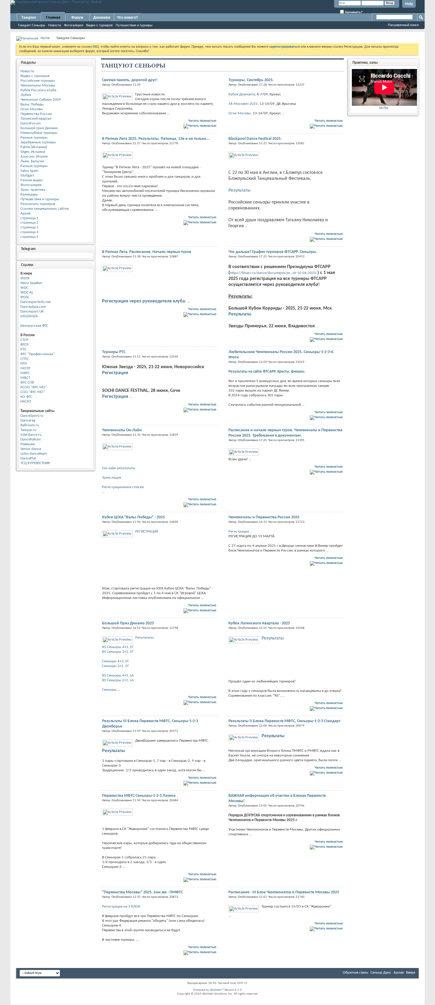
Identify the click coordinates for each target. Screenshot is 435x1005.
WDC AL (26, 292)
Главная (53, 17)
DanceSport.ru (31, 416)
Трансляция (111, 478)
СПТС (24, 359)
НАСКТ (25, 401)
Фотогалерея (73, 25)
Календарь (29, 194)
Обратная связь (355, 972)
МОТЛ (25, 368)
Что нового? (127, 17)
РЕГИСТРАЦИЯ (146, 531)
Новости (54, 25)
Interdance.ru (31, 435)
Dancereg (27, 420)
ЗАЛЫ (383, 108)
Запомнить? (353, 12)
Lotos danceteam (33, 454)
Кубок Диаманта (241, 94)
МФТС (25, 373)
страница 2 (29, 223)
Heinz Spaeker (31, 283)
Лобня (25, 95)
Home (45, 38)
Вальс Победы (32, 104)
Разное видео (31, 180)
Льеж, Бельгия (32, 161)
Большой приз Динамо (39, 128)
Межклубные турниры (38, 133)
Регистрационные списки (123, 487)
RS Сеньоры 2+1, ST (117, 652)
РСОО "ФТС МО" (33, 387)
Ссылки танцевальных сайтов (44, 209)
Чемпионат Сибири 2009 (40, 100)
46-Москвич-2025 (243, 104)
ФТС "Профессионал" (37, 354)
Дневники (101, 17)
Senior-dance (30, 449)
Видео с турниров (99, 25)
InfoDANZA (29, 316)
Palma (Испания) (33, 147)
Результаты (239, 190)
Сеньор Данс (380, 972)
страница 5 (29, 237)
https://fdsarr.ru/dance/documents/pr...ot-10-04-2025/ (274, 273)
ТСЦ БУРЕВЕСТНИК (35, 463)
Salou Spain (29, 171)
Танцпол (28, 17)
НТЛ (23, 364)
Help (409, 4)
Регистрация (115, 373)
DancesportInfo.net (35, 302)
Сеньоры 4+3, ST (115, 661)
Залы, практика (32, 190)
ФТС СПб (27, 382)
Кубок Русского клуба (38, 90)
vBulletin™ (217, 990)
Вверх (410, 972)
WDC (24, 288)
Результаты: (144, 637)
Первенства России (36, 114)
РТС (23, 349)
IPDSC (25, 297)
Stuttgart (27, 175)
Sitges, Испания (32, 152)
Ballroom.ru (29, 425)
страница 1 (29, 218)
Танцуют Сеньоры (31, 25)
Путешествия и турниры (134, 25)
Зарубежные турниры (38, 142)
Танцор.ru (28, 430)
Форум (77, 17)
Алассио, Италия (34, 156)
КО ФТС (26, 397)
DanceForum (30, 123)
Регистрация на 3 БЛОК (121, 906)
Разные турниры (34, 138)
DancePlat (28, 458)
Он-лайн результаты (118, 468)
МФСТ (25, 378)
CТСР (24, 340)
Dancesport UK (32, 311)
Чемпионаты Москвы (37, 85)
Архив (25, 213)
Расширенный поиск (403, 25)
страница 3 (29, 227)
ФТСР (24, 345)
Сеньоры (109, 690)
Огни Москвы (31, 109)
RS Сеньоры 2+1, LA (118, 680)
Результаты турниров (37, 204)
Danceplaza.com (33, 307)
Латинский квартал (35, 119)
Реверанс (28, 444)
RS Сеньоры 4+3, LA (118, 675)
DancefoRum (30, 439)
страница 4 (29, 232)
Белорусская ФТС (34, 326)
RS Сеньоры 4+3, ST (117, 647)
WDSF (25, 278)
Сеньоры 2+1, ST (115, 666)
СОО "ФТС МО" (32, 392)
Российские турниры (37, 81)
